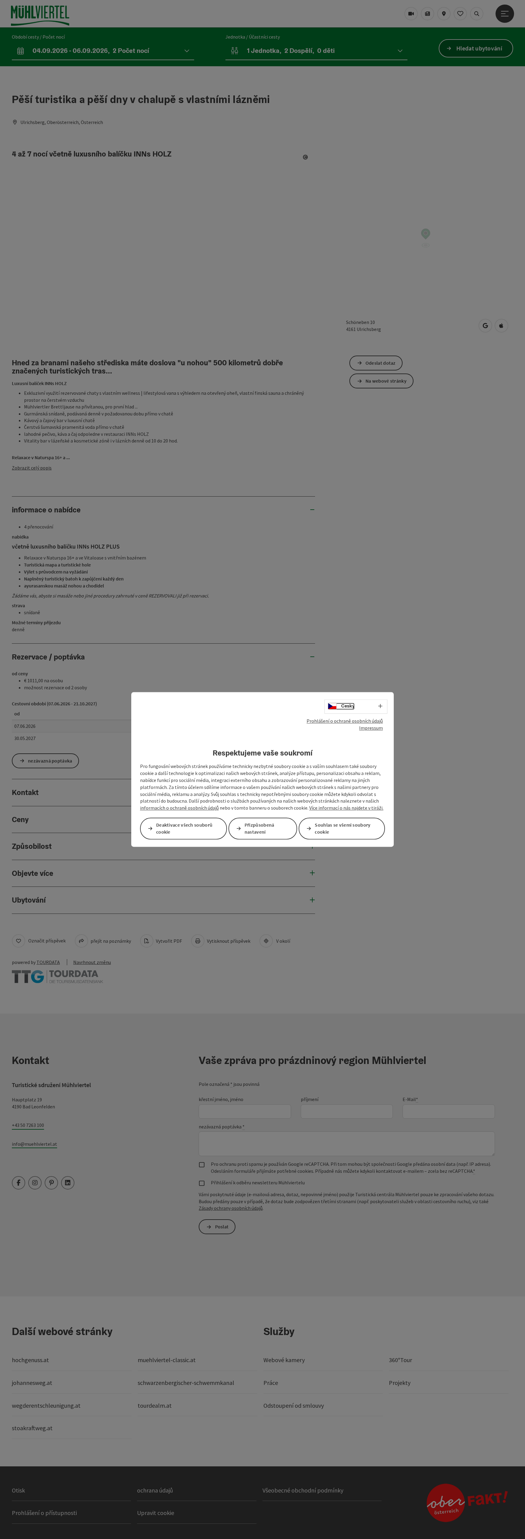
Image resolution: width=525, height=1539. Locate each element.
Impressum (371, 728)
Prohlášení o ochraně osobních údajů (345, 721)
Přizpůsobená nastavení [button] (259, 828)
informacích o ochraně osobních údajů (179, 808)
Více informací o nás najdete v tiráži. (346, 808)
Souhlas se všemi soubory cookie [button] (342, 828)
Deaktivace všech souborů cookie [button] (184, 828)
